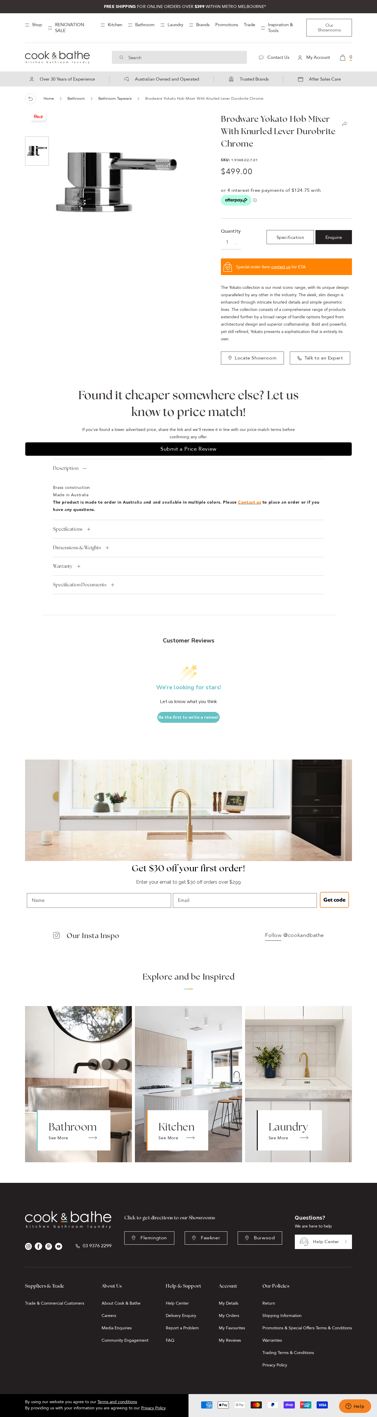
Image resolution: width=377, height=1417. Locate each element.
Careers (109, 1315)
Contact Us (277, 57)
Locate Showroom (256, 358)
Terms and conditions (117, 1402)
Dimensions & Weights (77, 548)
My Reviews (230, 1340)
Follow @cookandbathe (294, 935)
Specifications (67, 529)
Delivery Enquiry (181, 1315)
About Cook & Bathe (121, 1303)
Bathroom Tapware (115, 98)
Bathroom (76, 98)
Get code (334, 900)
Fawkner (210, 1238)
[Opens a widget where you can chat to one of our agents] (355, 1406)
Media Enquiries (117, 1328)
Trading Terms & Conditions (288, 1353)
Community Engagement (125, 1340)
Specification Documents (79, 585)
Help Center (326, 1242)
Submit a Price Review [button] (188, 449)
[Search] (121, 57)
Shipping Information (282, 1315)
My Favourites (232, 1328)
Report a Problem (182, 1328)
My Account (317, 57)
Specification (290, 237)
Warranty (62, 566)
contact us (280, 267)
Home (49, 98)
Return (268, 1303)
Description (65, 468)
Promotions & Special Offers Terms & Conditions (307, 1328)
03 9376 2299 (97, 1246)
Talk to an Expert (324, 358)
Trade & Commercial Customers (54, 1303)
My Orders (229, 1315)
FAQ (170, 1340)
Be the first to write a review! (188, 717)
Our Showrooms (329, 27)
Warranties (272, 1340)
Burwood (264, 1238)
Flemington (153, 1238)
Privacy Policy (274, 1365)
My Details (228, 1303)
